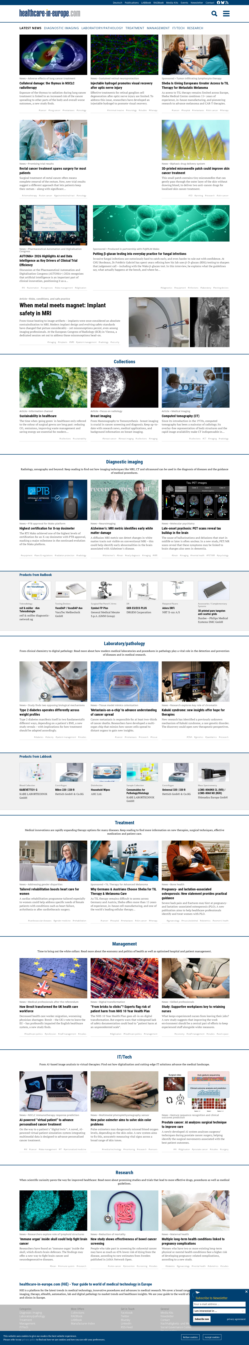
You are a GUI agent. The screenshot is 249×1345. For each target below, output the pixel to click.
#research (210, 195)
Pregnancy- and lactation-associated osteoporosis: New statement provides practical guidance (194, 893)
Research (195, 28)
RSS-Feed (127, 1327)
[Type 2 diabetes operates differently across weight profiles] (53, 681)
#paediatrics (211, 737)
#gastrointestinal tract (64, 195)
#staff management (67, 1033)
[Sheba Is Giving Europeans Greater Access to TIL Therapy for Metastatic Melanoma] (196, 55)
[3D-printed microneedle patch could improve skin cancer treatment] (196, 140)
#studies (143, 110)
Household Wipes (100, 789)
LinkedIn (126, 1323)
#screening (142, 1266)
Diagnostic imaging (61, 28)
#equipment (180, 287)
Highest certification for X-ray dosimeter (47, 528)
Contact (210, 2)
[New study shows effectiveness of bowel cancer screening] (124, 1210)
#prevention (129, 1266)
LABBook (146, 2)
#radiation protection (64, 555)
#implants (62, 342)
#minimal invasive (115, 110)
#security (114, 342)
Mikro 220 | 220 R (65, 789)
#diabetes (38, 737)
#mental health (197, 555)
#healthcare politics (33, 1033)
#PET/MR (210, 555)
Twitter (125, 1316)
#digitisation (80, 287)
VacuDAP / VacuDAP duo (68, 608)
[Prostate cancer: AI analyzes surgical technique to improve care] (196, 1091)
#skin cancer (212, 110)
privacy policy (29, 1339)
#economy (179, 1033)
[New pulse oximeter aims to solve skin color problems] (124, 1091)
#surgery (224, 1149)
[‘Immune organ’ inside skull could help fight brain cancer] (53, 1210)
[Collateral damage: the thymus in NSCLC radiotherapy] (53, 55)
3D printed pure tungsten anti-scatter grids (211, 612)
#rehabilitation (79, 920)
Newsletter (197, 2)
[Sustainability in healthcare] (53, 387)
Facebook (127, 1312)
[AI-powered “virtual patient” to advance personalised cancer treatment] (53, 1091)
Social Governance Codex (176, 1327)
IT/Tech (178, 28)
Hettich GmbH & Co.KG (69, 794)
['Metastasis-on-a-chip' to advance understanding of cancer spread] (124, 681)
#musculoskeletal (189, 920)
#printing (198, 195)
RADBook (158, 2)
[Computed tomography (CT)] (196, 387)
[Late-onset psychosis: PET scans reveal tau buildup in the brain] (196, 500)
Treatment (135, 28)
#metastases (69, 110)
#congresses (47, 287)
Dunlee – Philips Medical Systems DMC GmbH (213, 620)
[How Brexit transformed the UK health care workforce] (53, 978)
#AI (23, 287)
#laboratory (205, 287)
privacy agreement (236, 1319)
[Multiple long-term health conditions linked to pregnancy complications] (196, 1210)
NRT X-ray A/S (171, 612)
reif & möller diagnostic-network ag (34, 617)
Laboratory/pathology (102, 28)
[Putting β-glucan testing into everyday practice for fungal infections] (161, 225)
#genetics (198, 737)
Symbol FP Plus (99, 608)
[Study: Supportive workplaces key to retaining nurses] (196, 978)
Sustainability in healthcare (38, 416)
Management (158, 28)
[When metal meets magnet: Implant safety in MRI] (179, 322)
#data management (64, 287)
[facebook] (218, 3)
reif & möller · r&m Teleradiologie (29, 609)
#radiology (103, 342)
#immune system (66, 1266)
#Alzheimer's (109, 555)
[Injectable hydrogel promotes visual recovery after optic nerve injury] (124, 55)
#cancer (42, 110)
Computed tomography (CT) (180, 416)
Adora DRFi (168, 608)
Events (184, 2)
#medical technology (111, 1149)
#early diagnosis (132, 555)
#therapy (153, 110)
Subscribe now (202, 1319)
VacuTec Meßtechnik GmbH (67, 614)
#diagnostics (166, 287)
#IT (60, 1149)
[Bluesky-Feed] (222, 3)
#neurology (131, 110)
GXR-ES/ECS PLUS (137, 608)
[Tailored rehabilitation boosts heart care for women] (53, 861)
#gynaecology (173, 920)
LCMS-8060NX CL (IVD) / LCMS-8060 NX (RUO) (211, 791)
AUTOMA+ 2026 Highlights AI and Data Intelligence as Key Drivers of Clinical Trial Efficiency (48, 260)
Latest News (30, 28)
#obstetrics (205, 920)
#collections (65, 438)
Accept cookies (212, 1337)
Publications (132, 2)
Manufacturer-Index (83, 1323)
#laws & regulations (43, 555)
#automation (33, 287)
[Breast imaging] (124, 387)
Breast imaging (101, 416)
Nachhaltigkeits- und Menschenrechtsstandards (189, 1323)
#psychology (223, 555)
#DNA (189, 737)
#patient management (86, 342)
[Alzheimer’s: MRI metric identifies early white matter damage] (124, 500)
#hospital (185, 110)
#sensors (153, 1149)
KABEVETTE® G (28, 789)
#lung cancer (54, 110)
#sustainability (79, 438)
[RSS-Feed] (227, 3)
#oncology (81, 110)
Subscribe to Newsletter (211, 1298)
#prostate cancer (200, 1149)
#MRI (71, 342)
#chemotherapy (29, 195)
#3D (190, 195)
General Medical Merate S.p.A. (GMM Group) (105, 614)
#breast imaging (126, 438)
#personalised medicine (75, 1149)
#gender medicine (62, 920)
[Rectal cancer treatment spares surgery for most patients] (53, 140)
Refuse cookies (190, 1337)
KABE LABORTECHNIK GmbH (33, 796)
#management (150, 1033)
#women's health (221, 920)
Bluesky (125, 1320)
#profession (50, 1033)
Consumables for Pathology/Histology (138, 791)
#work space (223, 1033)
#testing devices (221, 287)
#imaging (51, 342)
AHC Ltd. (96, 794)
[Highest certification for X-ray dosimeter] (53, 500)
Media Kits (172, 2)
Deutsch (117, 2)
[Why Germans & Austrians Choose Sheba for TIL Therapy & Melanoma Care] (124, 861)
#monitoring (129, 1149)
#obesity (49, 737)
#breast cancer (109, 438)
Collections (124, 361)
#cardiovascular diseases (39, 920)
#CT (204, 438)
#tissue (153, 737)
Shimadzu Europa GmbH (213, 797)
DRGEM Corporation (139, 612)
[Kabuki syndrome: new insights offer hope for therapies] (196, 681)
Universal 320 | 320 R (173, 789)
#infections (193, 287)
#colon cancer (45, 195)
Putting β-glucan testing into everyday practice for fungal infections (139, 254)
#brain (120, 555)
